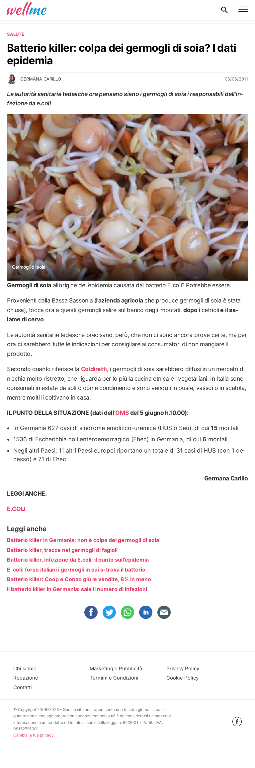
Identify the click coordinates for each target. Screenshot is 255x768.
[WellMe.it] (26, 10)
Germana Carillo (40, 79)
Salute (15, 34)
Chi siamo (25, 668)
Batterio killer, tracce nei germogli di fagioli (62, 550)
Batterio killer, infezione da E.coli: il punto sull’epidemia (78, 559)
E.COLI (16, 508)
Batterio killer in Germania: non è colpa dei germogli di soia (83, 540)
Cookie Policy (182, 678)
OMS (122, 412)
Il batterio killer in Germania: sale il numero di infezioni (77, 589)
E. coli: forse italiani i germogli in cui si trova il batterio (76, 569)
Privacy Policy (182, 668)
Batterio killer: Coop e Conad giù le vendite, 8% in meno (79, 579)
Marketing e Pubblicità (116, 668)
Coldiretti (94, 368)
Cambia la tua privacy (33, 735)
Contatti (22, 687)
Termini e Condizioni (114, 678)
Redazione (25, 678)
